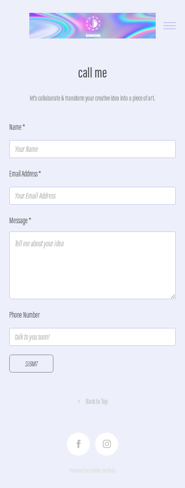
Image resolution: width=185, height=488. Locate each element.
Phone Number (24, 315)
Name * (17, 127)
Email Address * (25, 174)
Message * (20, 220)
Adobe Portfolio (103, 470)
